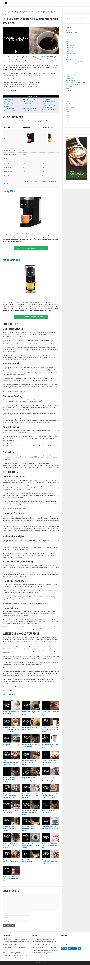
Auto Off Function (28, 101)
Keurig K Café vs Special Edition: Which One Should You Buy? (11, 713)
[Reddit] (72, 948)
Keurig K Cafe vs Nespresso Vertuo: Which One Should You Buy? (11, 762)
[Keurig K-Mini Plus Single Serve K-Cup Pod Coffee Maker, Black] (49, 143)
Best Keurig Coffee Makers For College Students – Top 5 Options (30, 779)
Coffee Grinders (70, 41)
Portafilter (68, 109)
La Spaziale (69, 96)
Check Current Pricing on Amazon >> (31, 248)
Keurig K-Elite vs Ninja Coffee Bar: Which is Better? (10, 845)
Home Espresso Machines (73, 84)
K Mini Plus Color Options (49, 105)
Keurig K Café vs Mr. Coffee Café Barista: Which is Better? (9, 795)
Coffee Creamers (70, 40)
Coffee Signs (69, 55)
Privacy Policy (64, 940)
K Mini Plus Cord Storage (30, 110)
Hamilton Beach (70, 80)
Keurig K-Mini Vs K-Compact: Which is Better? (28, 828)
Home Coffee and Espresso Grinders (75, 82)
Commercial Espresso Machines (74, 63)
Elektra (68, 69)
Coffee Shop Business (71, 53)
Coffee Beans (69, 38)
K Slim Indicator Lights (48, 99)
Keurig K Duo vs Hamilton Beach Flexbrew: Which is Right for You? (50, 713)
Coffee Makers (70, 45)
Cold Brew (68, 57)
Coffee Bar (69, 36)
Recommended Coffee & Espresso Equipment (52, 3)
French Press (69, 78)
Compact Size (27, 103)
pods (41, 367)
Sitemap (63, 942)
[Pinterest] (79, 948)
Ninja (67, 105)
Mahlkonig (68, 99)
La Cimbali (68, 90)
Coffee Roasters (70, 51)
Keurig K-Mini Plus (9, 694)
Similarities (7, 106)
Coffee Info (69, 43)
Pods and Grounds (9, 110)
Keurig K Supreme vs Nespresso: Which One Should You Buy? (49, 861)
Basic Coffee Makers (9, 700)
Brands (77, 3)
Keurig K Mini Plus (9, 104)
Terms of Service (65, 938)
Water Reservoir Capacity (30, 108)
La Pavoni (68, 94)
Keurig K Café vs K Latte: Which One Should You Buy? (11, 878)
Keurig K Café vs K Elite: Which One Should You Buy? (49, 845)
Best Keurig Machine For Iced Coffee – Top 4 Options (11, 828)
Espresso (68, 70)
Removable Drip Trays (29, 99)
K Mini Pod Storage (47, 107)
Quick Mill (68, 111)
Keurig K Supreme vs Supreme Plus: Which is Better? (30, 762)
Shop (36, 3)
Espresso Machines (71, 74)
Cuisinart (68, 65)
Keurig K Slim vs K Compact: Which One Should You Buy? (49, 779)
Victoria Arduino (70, 123)
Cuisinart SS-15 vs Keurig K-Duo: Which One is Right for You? (50, 729)
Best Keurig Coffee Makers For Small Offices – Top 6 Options (11, 729)
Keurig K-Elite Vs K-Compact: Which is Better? (9, 779)
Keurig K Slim (8, 101)
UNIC (67, 121)
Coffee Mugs (69, 47)
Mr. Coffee (68, 103)
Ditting (67, 67)
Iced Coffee (69, 86)
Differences (26, 106)
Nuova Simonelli (70, 107)
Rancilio (68, 113)
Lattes (67, 98)
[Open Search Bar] (85, 3)
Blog (69, 3)
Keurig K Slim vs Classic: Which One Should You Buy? (50, 762)
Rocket (68, 115)
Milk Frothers (69, 101)
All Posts (68, 30)
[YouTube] (69, 948)
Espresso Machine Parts (72, 72)
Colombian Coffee (71, 59)
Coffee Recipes (70, 49)
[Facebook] (62, 948)
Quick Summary (8, 99)
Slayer (67, 117)
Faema (68, 76)
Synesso (68, 119)
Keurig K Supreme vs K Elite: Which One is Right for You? (30, 795)
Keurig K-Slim (7, 690)
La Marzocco (69, 92)
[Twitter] (65, 948)
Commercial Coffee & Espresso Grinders (76, 61)
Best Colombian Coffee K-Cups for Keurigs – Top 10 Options (30, 845)
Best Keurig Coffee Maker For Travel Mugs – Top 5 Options (50, 746)
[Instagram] (75, 948)
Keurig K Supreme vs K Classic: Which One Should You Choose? (49, 795)
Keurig (17, 700)
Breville (68, 34)
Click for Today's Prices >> (30, 182)
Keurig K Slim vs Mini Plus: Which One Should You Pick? (30, 713)
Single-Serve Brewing (10, 108)
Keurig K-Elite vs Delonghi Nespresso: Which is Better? (30, 812)
